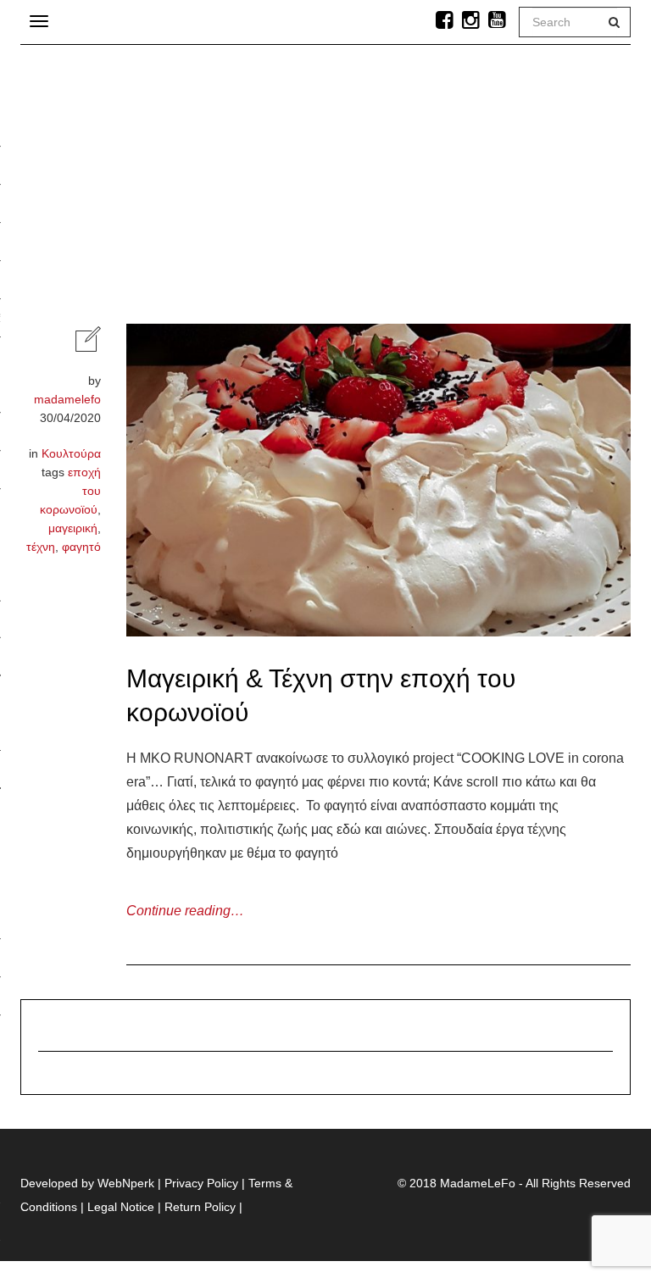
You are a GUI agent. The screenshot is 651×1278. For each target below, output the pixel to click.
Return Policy (200, 1207)
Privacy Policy (201, 1183)
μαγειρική (72, 528)
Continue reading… (185, 910)
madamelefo (67, 399)
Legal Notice (120, 1207)
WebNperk (125, 1183)
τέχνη (40, 546)
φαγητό (81, 546)
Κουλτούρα (71, 453)
